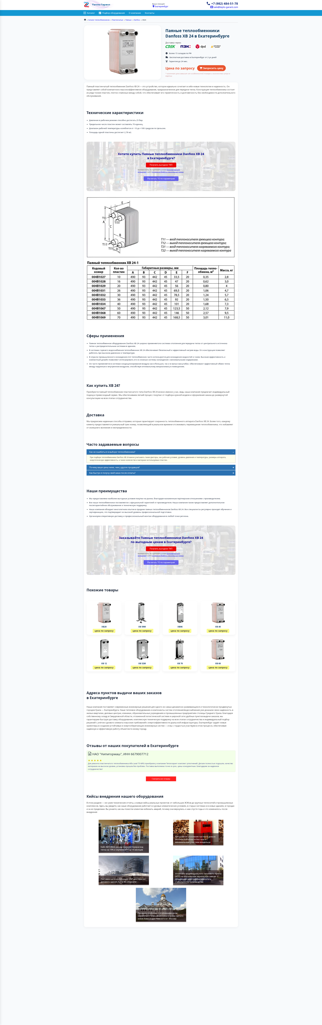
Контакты (149, 13)
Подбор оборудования (113, 13)
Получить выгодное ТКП (161, 165)
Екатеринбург (161, 6)
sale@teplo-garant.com (225, 7)
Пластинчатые (117, 20)
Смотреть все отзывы (161, 779)
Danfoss (137, 20)
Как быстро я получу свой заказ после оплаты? (112, 473)
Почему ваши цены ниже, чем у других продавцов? (114, 467)
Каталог (91, 13)
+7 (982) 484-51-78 (224, 3)
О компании (135, 13)
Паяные (128, 20)
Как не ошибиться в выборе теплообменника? (112, 452)
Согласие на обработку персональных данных (168, 172)
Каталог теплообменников (98, 20)
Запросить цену (212, 68)
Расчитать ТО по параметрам (161, 179)
